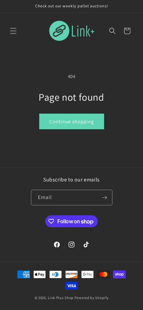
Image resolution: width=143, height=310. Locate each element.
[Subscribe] (104, 197)
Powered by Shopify (91, 297)
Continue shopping (71, 121)
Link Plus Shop (60, 297)
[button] (13, 31)
